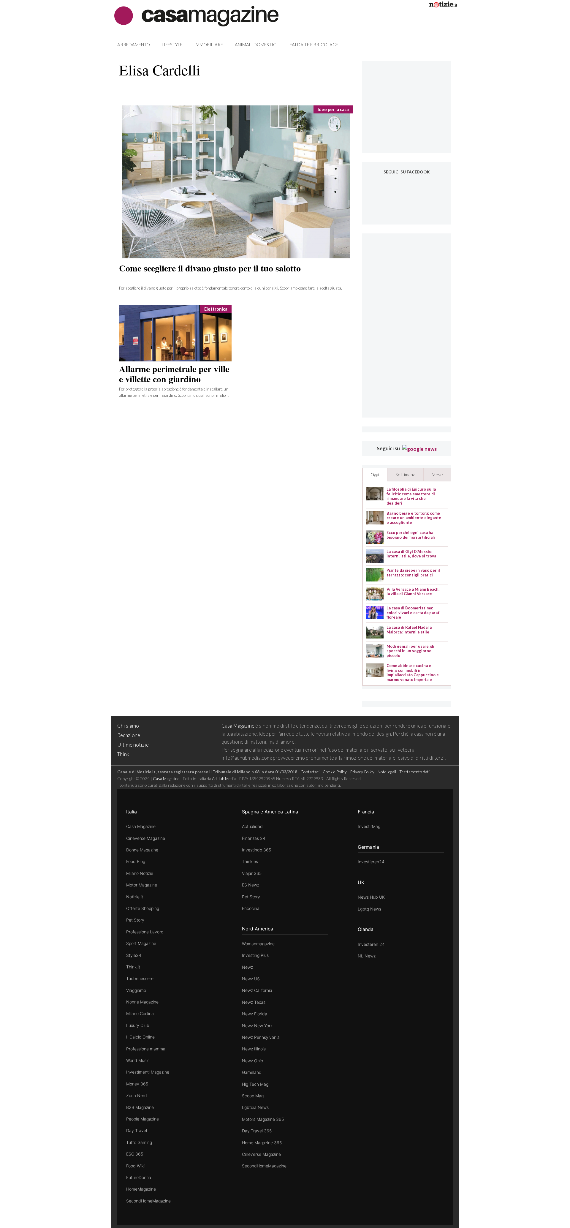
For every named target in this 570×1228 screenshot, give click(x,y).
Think (123, 754)
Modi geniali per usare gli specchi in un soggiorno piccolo (410, 651)
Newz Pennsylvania (261, 1037)
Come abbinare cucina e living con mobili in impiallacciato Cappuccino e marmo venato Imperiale (413, 672)
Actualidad (252, 826)
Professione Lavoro (144, 931)
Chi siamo (128, 726)
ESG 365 (134, 1153)
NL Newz (367, 955)
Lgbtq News (369, 908)
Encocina (250, 908)
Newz (247, 967)
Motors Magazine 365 (263, 1119)
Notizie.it (134, 896)
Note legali (387, 771)
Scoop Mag (253, 1095)
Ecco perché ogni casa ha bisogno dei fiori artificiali (411, 535)
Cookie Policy (335, 771)
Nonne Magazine (142, 1001)
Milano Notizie (139, 873)
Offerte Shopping (142, 908)
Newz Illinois (254, 1048)
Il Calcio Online (140, 1036)
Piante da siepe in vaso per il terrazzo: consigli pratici (413, 572)
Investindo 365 (256, 849)
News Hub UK (371, 897)
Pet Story (135, 919)
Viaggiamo (136, 990)
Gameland (252, 1072)
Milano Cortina (140, 1013)
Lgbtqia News (255, 1107)
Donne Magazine (142, 849)
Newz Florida (254, 1013)
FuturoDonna (138, 1177)
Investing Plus (255, 955)
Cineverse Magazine (145, 838)
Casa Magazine (237, 726)
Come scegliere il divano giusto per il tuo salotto (210, 267)
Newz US (251, 978)
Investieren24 (371, 861)
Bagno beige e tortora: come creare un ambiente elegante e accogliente (414, 518)
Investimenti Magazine (147, 1071)
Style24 (133, 955)
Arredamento (133, 44)
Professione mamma (145, 1048)
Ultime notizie (133, 745)
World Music (138, 1060)
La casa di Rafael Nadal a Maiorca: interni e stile (409, 629)
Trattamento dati (414, 771)
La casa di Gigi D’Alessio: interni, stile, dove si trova (411, 554)
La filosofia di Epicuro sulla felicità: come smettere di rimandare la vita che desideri (411, 496)
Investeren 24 (371, 944)
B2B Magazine (140, 1107)
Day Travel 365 (257, 1130)
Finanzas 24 (253, 838)
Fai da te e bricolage (314, 44)
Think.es (250, 861)
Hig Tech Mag (255, 1084)
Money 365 (137, 1083)
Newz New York (257, 1025)
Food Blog (135, 861)
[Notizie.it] (443, 5)
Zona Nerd (136, 1095)
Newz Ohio (252, 1060)
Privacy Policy (362, 771)
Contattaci (309, 771)
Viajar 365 (252, 873)
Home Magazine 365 (262, 1142)
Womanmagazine (258, 943)
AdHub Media (224, 778)
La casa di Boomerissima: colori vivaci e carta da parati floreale (414, 612)
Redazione (128, 735)
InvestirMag (369, 826)
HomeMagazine (141, 1188)
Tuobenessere (139, 978)
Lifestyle (172, 44)
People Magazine (142, 1118)
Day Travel (136, 1130)
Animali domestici (256, 44)
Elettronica (215, 309)
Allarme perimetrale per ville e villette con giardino (174, 373)
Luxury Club (137, 1025)
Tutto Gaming (139, 1142)
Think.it (133, 966)
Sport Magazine (141, 943)
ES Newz (250, 884)
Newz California (257, 990)
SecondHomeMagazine (148, 1200)
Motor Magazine (141, 884)
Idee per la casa (333, 109)
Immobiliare (208, 44)
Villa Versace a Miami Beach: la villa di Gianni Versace (413, 591)
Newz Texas (253, 1002)
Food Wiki (135, 1165)
